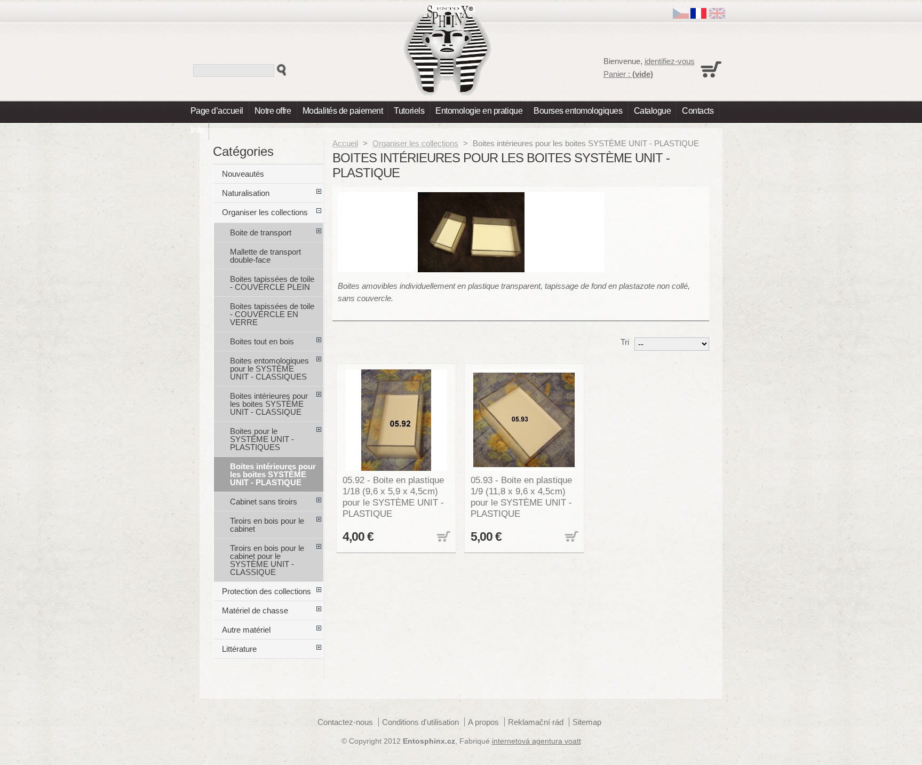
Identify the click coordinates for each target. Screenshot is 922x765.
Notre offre (273, 110)
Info (196, 130)
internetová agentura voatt (536, 741)
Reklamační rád (535, 722)
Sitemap (587, 722)
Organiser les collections (415, 143)
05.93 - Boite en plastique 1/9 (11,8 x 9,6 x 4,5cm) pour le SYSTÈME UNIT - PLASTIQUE (521, 497)
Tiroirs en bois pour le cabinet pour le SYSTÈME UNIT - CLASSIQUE (267, 560)
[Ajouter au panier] (442, 537)
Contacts (697, 110)
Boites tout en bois (262, 341)
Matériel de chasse (255, 610)
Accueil (345, 143)
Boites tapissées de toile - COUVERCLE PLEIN (272, 282)
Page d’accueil (216, 110)
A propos (483, 722)
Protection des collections (266, 591)
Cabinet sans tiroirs (263, 501)
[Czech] (681, 15)
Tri (625, 341)
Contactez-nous (345, 722)
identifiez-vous (670, 61)
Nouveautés (243, 173)
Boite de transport (260, 232)
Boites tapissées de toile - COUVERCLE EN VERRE (272, 314)
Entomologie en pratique (478, 110)
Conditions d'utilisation (420, 722)
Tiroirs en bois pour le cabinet (267, 524)
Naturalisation (245, 193)
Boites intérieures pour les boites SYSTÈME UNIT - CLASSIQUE (269, 403)
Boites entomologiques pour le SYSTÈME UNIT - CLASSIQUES (269, 368)
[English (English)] (717, 15)
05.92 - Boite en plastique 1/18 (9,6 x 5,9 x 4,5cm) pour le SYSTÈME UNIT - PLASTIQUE (393, 497)
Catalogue (652, 110)
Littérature (239, 648)
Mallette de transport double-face (265, 255)
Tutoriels (409, 110)
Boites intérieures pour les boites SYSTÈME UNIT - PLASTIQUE (273, 474)
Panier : (628, 73)
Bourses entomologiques (578, 110)
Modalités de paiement (343, 110)
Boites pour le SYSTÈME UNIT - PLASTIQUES (262, 439)
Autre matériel (246, 629)
